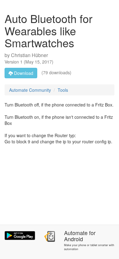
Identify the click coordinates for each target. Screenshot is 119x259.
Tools (63, 90)
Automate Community (30, 90)
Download (23, 73)
